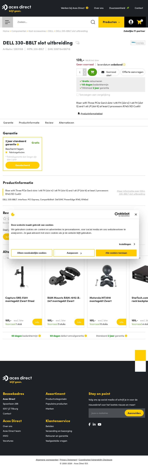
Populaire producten (56, 403)
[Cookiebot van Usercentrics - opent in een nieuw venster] (117, 214)
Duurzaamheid (117, 8)
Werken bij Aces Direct (72, 8)
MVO (5, 435)
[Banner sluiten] (136, 214)
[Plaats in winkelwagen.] (92, 72)
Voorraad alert (111, 73)
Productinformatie (29, 122)
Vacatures (8, 440)
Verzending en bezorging (59, 430)
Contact (139, 8)
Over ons (98, 8)
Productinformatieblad (90, 114)
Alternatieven (66, 122)
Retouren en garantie (57, 435)
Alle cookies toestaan (116, 253)
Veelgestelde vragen (56, 440)
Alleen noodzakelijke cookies (31, 253)
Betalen (50, 426)
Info (37, 322)
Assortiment (55, 393)
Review (49, 122)
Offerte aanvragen (133, 72)
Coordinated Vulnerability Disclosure (95, 459)
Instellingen (125, 244)
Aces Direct (12, 420)
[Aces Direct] (16, 8)
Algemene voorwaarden (47, 459)
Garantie (8, 122)
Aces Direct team (12, 430)
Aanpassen (72, 253)
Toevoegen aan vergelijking (94, 94)
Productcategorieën (56, 398)
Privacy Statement (68, 459)
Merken (50, 408)
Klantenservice (58, 420)
